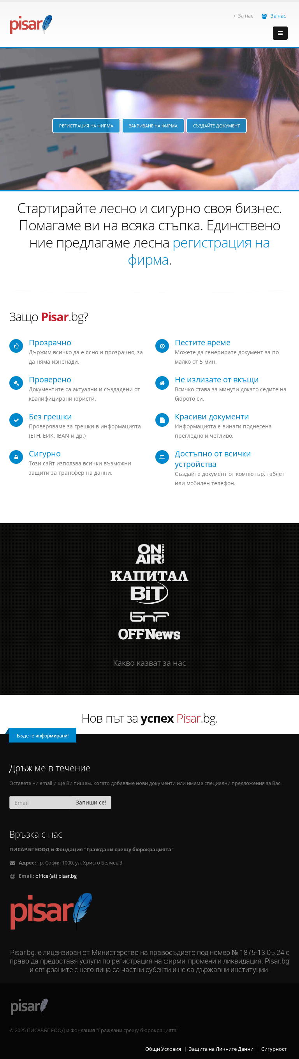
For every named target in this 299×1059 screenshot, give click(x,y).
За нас (245, 15)
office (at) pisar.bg (56, 876)
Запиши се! (91, 802)
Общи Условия (163, 1049)
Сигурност (274, 1049)
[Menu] (280, 33)
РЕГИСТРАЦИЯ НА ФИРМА (86, 126)
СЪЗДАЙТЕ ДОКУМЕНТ (216, 126)
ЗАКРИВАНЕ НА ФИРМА (153, 126)
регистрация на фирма (199, 250)
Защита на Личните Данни (221, 1049)
